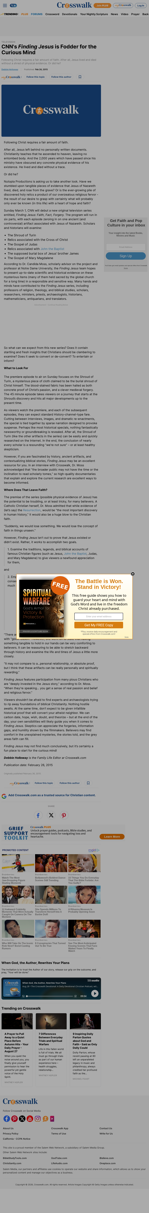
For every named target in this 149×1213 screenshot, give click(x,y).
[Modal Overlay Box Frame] (74, 606)
